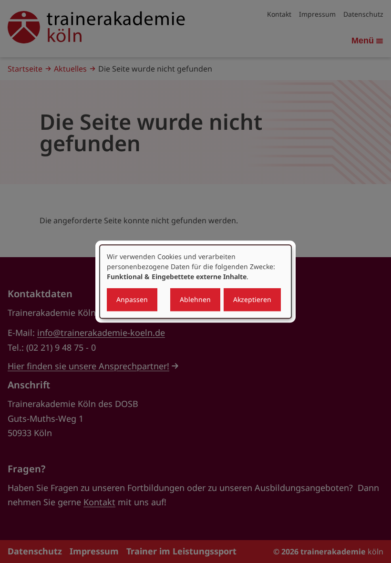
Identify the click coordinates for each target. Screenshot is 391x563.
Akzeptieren (252, 299)
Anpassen (132, 299)
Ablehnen (195, 299)
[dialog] (195, 281)
